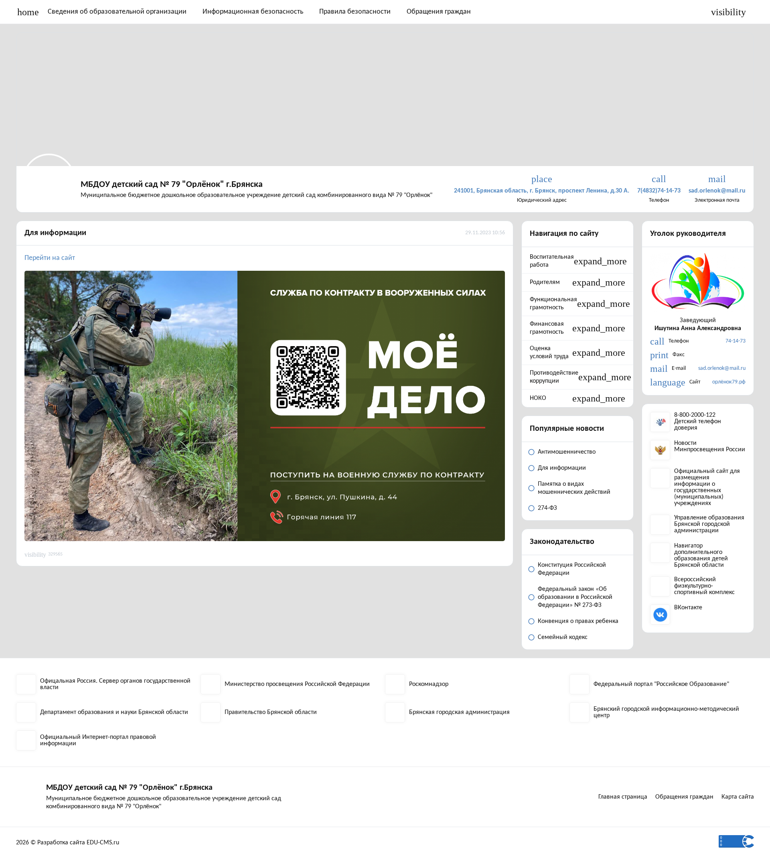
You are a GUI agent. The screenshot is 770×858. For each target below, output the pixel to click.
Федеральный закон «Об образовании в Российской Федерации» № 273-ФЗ (575, 597)
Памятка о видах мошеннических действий (574, 488)
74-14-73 (735, 341)
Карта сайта (737, 797)
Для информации (55, 233)
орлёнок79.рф (729, 382)
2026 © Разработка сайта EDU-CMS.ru (67, 843)
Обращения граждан (439, 12)
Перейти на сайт (50, 258)
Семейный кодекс (563, 637)
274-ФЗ (547, 508)
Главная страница (622, 797)
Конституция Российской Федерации (572, 569)
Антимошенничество (567, 452)
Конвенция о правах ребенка (578, 621)
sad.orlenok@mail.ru (722, 368)
